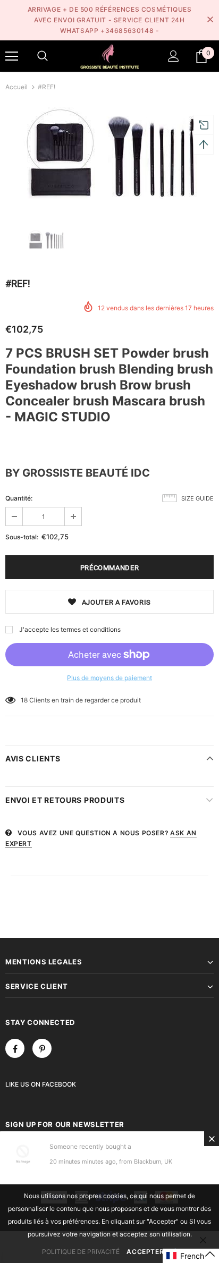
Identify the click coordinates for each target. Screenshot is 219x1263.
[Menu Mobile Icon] (11, 56)
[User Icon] (173, 56)
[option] (109, 153)
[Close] (211, 1138)
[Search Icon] (42, 56)
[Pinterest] (42, 1048)
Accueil (16, 87)
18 (24, 700)
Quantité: (18, 498)
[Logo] (109, 55)
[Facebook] (14, 1048)
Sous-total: (21, 537)
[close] (210, 20)
